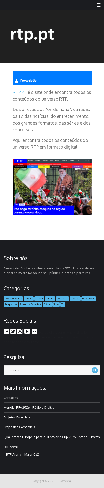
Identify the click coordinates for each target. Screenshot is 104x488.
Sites (56, 304)
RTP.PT (20, 92)
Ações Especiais (13, 298)
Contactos (11, 398)
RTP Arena (11, 447)
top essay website (50, 337)
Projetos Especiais (17, 417)
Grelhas (75, 298)
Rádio (47, 304)
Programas (88, 298)
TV (62, 304)
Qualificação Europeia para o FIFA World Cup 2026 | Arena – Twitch (52, 437)
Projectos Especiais (30, 304)
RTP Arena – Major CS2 (22, 454)
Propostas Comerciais (19, 427)
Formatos (62, 298)
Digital (50, 298)
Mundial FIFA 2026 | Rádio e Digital (29, 407)
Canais (29, 298)
